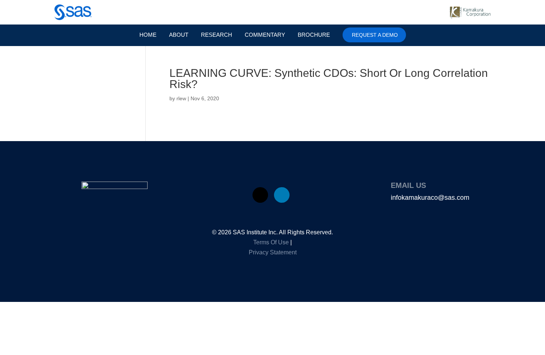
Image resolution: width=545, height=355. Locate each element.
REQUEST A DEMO (375, 35)
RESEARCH (216, 35)
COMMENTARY (265, 35)
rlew (181, 98)
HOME (147, 35)
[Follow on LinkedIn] (282, 195)
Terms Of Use (271, 242)
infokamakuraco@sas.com (430, 197)
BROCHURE (314, 35)
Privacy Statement (273, 252)
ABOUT (178, 35)
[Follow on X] (260, 195)
